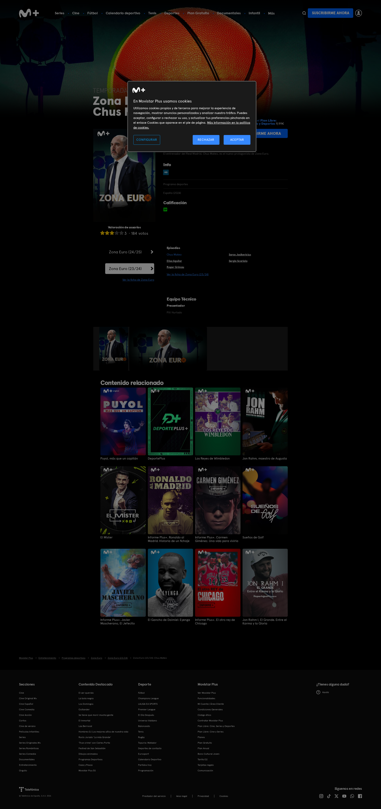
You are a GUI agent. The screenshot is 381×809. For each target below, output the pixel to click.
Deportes (171, 13)
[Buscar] (304, 13)
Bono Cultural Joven (208, 754)
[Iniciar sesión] (358, 13)
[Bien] (116, 233)
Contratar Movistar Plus (210, 720)
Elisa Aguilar (174, 260)
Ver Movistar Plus (207, 692)
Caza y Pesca (85, 765)
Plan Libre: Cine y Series (210, 731)
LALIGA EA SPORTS (148, 704)
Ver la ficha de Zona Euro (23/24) (188, 274)
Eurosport (143, 754)
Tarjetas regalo (206, 765)
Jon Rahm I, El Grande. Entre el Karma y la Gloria (264, 621)
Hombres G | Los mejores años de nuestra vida (103, 731)
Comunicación (205, 770)
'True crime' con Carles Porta (94, 742)
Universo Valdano (147, 720)
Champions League (148, 698)
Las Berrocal (85, 726)
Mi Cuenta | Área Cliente (211, 704)
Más (271, 13)
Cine (75, 13)
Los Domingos (86, 704)
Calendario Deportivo (149, 759)
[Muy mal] (102, 233)
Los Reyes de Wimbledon (212, 458)
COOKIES (223, 796)
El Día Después (146, 715)
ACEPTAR (237, 140)
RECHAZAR (206, 140)
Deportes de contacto (150, 748)
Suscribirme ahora (330, 13)
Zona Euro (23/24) (125, 268)
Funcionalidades (206, 698)
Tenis (152, 13)
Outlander (84, 709)
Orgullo (23, 770)
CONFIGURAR (146, 140)
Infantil (254, 13)
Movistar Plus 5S (87, 770)
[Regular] (112, 233)
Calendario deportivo (123, 13)
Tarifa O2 (203, 759)
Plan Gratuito (198, 13)
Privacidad (203, 796)
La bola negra (86, 698)
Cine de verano (27, 726)
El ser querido (86, 692)
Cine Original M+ (28, 698)
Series (59, 13)
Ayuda (325, 692)
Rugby (141, 737)
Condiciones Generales (210, 709)
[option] (114, 349)
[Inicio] (29, 13)
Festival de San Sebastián (92, 748)
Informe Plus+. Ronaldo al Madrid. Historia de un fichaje (169, 539)
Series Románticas (29, 748)
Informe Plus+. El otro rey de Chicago (215, 621)
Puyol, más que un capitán (119, 458)
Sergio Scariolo (238, 260)
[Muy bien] (121, 233)
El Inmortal (84, 720)
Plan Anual (203, 748)
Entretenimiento (28, 765)
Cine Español (26, 704)
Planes (201, 737)
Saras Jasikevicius (240, 254)
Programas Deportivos (90, 759)
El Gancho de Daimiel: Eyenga (169, 620)
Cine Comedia (26, 709)
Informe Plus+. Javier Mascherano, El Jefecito (117, 621)
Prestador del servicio (154, 796)
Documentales (229, 13)
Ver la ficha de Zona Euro (138, 279)
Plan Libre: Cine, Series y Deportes (216, 726)
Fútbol (92, 13)
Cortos (22, 720)
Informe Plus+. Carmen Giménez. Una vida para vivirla (216, 539)
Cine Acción (25, 715)
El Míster (106, 537)
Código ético (204, 715)
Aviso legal (181, 796)
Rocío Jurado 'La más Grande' (95, 737)
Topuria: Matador (147, 742)
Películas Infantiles (29, 731)
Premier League (146, 709)
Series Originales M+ (30, 742)
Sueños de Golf (253, 537)
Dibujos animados (88, 754)
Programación (145, 770)
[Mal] (107, 233)
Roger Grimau (175, 267)
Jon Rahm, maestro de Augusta (264, 458)
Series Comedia (27, 754)
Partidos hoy (144, 765)
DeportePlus (156, 458)
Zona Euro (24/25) (125, 252)
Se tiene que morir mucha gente (96, 715)
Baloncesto (144, 726)
